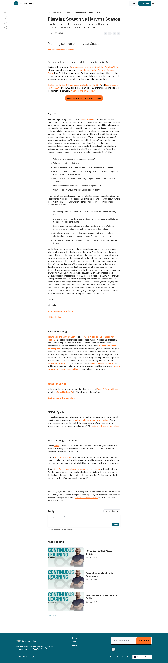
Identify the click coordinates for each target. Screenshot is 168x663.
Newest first (110, 511)
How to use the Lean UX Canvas (63, 337)
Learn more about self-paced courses (84, 98)
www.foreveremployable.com (61, 311)
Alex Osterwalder (87, 119)
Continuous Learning (55, 13)
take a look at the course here (105, 426)
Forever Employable (57, 363)
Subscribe (144, 3)
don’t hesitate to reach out (86, 497)
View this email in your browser (61, 49)
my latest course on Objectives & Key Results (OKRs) (94, 67)
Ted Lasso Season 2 (64, 457)
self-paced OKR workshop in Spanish (91, 420)
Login (133, 3)
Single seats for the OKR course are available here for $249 (74, 85)
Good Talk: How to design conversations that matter (76, 469)
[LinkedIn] (113, 649)
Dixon (56, 445)
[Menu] (153, 3)
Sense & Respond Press (107, 389)
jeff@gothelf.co (54, 317)
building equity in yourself (101, 363)
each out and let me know (83, 91)
